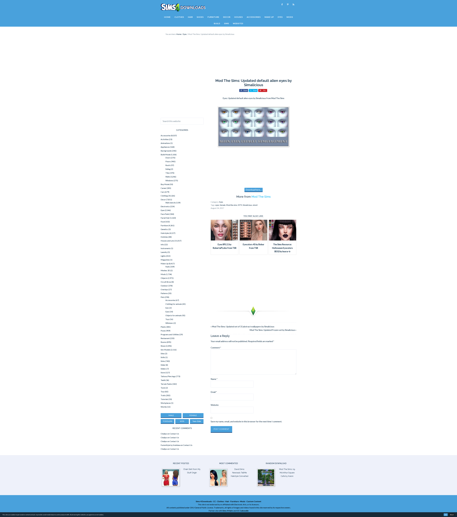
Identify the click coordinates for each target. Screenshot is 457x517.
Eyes (221, 202)
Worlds (164, 407)
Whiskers (169, 323)
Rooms (163, 342)
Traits (163, 395)
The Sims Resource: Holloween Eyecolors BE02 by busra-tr (282, 248)
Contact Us (174, 434)
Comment (216, 347)
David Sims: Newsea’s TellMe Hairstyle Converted (239, 472)
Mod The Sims (261, 196)
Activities (165, 139)
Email (214, 392)
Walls (167, 177)
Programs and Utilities (170, 334)
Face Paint (165, 214)
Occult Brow (166, 282)
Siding (167, 169)
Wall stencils (170, 202)
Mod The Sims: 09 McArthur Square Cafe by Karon (287, 472)
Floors (168, 161)
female (222, 205)
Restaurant (165, 338)
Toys (167, 319)
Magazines (165, 260)
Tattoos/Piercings (168, 376)
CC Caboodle (242, 511)
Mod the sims (231, 205)
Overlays (164, 289)
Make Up (164, 263)
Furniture (164, 225)
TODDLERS (167, 421)
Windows (169, 180)
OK (446, 515)
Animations (165, 143)
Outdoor (164, 285)
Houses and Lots (167, 241)
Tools (163, 388)
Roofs (167, 165)
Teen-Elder (196, 421)
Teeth (163, 380)
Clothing (164, 196)
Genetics (164, 229)
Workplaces (166, 403)
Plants (163, 327)
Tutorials (164, 399)
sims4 (255, 205)
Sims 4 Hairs (227, 511)
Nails (167, 266)
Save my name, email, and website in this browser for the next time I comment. (246, 421)
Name (214, 379)
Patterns (164, 293)
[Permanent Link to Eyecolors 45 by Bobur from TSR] (253, 239)
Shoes (163, 346)
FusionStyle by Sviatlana (170, 445)
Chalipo (164, 434)
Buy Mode (165, 184)
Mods (163, 274)
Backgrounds (166, 151)
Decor (163, 199)
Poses (163, 330)
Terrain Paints (166, 384)
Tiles (167, 173)
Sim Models (165, 350)
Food (163, 221)
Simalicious (247, 205)
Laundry (164, 252)
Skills (163, 357)
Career (163, 188)
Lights (163, 256)
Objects (164, 278)
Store (163, 372)
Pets (162, 297)
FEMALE (193, 415)
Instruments (165, 248)
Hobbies (164, 237)
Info (162, 244)
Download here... (253, 189)
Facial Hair (165, 218)
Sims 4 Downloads (183, 7)
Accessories (166, 135)
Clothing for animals (173, 304)
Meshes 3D (165, 270)
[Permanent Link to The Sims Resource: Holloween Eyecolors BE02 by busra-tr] (282, 239)
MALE (171, 415)
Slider (163, 365)
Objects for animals (173, 315)
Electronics (165, 206)
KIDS (182, 421)
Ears (167, 308)
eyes (217, 205)
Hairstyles (165, 233)
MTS (240, 205)
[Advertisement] (228, 57)
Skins (163, 361)
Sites (163, 353)
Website (215, 405)
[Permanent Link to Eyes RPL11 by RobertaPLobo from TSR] (224, 239)
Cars (162, 192)
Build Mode (165, 154)
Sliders (163, 369)
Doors (168, 157)
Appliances (165, 147)
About (452, 515)
